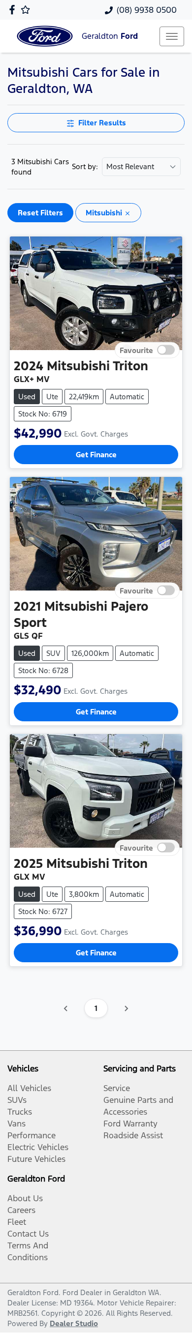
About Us (25, 1198)
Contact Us (28, 1233)
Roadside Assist (133, 1135)
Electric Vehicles (37, 1147)
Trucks (19, 1111)
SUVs (17, 1100)
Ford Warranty (130, 1123)
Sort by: (85, 166)
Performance (31, 1135)
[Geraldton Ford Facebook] (14, 9)
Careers (21, 1210)
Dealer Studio (74, 1323)
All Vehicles (29, 1088)
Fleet (16, 1221)
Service (116, 1088)
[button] (172, 36)
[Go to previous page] (66, 1008)
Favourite (136, 350)
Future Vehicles (36, 1159)
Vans (16, 1123)
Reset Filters (40, 212)
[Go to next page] (126, 1008)
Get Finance (96, 454)
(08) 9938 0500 (147, 9)
